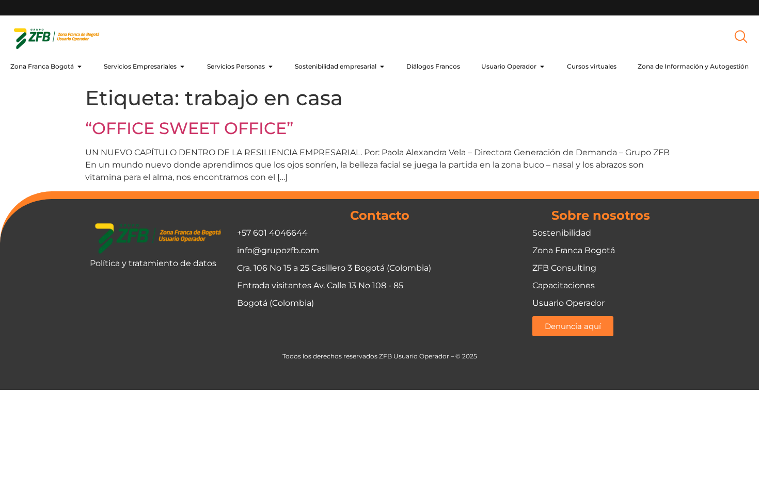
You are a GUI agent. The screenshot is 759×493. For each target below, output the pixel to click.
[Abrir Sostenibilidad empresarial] (382, 66)
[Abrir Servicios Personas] (270, 66)
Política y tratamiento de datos (153, 263)
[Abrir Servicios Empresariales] (182, 66)
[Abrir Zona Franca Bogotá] (79, 66)
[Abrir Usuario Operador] (542, 66)
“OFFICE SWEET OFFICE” (189, 128)
